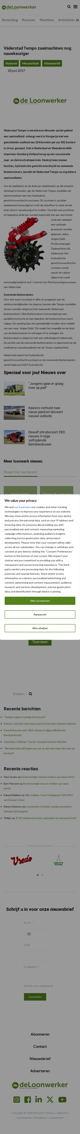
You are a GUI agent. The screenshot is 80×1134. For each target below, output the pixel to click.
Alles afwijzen (40, 628)
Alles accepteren (40, 600)
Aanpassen (40, 614)
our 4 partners (22, 507)
